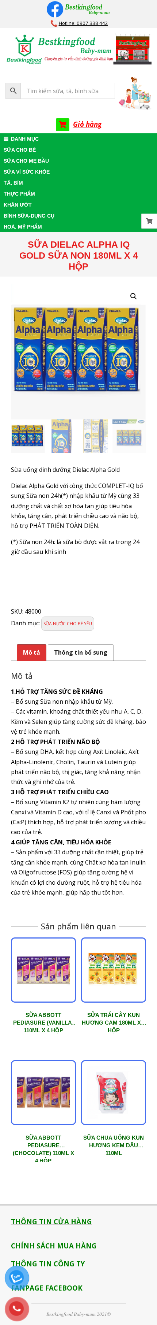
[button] (133, 296)
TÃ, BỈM (13, 183)
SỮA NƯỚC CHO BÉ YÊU (67, 624)
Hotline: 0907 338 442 (83, 23)
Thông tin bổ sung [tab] (80, 652)
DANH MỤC (25, 139)
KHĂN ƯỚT (18, 205)
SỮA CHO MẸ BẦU (26, 161)
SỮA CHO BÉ (20, 150)
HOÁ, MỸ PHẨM (23, 227)
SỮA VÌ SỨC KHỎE (27, 172)
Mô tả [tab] (31, 652)
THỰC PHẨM (19, 194)
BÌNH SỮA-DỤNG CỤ (29, 216)
